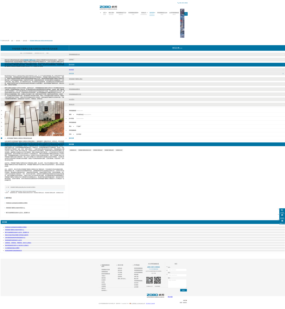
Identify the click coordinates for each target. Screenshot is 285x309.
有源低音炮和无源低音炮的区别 (13, 250)
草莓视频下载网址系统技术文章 (25, 192)
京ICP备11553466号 (150, 303)
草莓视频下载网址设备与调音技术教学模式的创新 (41, 40)
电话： (169, 272)
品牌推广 (71, 59)
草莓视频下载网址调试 (75, 79)
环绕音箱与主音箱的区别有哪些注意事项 (16, 203)
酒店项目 (104, 277)
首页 (104, 13)
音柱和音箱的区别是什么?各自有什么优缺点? (17, 245)
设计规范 (71, 84)
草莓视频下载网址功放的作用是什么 (15, 207)
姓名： (169, 267)
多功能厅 (104, 279)
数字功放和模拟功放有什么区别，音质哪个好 (17, 232)
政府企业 (120, 268)
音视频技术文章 (59, 192)
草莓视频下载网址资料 (50, 192)
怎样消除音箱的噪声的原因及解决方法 (15, 237)
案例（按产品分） (122, 278)
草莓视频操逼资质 (138, 270)
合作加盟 (136, 286)
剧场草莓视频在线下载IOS (106, 274)
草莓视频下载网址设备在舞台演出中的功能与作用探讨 (22, 187)
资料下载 (136, 276)
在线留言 (185, 302)
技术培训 (71, 69)
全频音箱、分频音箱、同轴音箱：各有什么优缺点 (18, 242)
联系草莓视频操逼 (138, 268)
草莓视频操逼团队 (138, 280)
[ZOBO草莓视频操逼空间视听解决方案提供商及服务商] (108, 9)
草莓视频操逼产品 (121, 13)
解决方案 (111, 13)
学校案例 (104, 286)
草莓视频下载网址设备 (30, 60)
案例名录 (71, 104)
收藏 (181, 302)
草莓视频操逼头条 (162, 13)
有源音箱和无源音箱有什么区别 (13, 240)
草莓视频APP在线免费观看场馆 (106, 270)
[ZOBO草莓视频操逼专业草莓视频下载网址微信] (149, 280)
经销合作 (143, 13)
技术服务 (136, 284)
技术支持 (152, 13)
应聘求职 (120, 276)
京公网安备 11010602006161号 (138, 303)
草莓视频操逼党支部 (75, 94)
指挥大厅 (104, 288)
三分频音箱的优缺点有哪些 (12, 248)
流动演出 (104, 284)
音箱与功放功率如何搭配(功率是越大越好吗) (16, 235)
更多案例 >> (104, 290)
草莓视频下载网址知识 (39, 192)
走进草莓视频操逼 (174, 13)
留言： (169, 278)
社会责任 (71, 99)
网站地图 (136, 274)
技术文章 (25, 40)
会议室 (103, 282)
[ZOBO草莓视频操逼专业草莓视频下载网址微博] (157, 280)
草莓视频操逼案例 (133, 13)
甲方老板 (120, 272)
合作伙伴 (120, 274)
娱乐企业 (120, 270)
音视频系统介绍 (13, 192)
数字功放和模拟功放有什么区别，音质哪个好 (18, 212)
